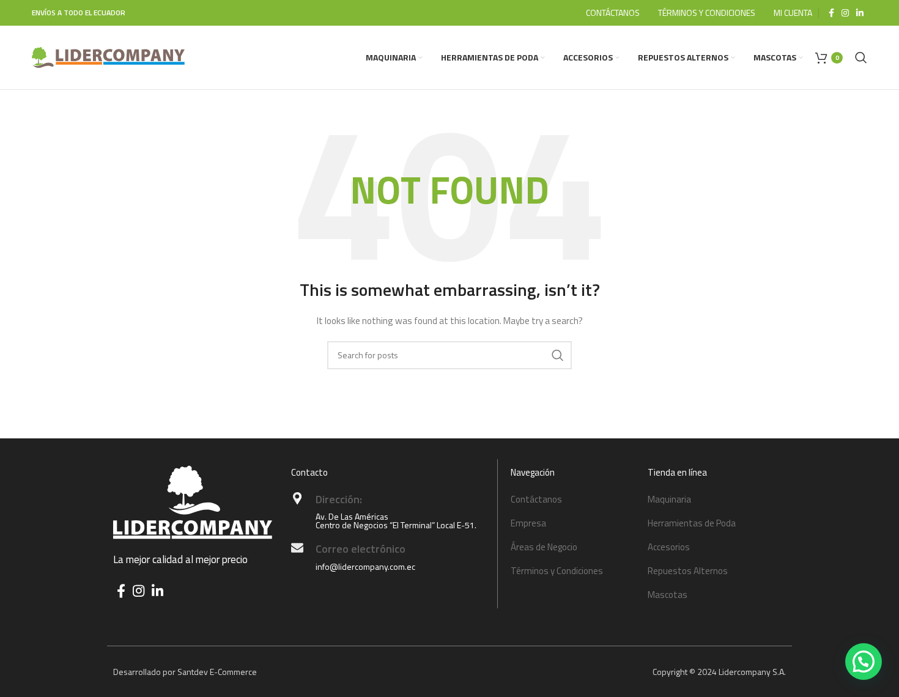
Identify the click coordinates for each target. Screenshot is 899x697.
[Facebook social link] (831, 13)
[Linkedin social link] (860, 13)
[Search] (861, 57)
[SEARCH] (558, 355)
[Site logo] (108, 56)
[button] (863, 661)
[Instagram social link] (845, 13)
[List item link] (573, 499)
